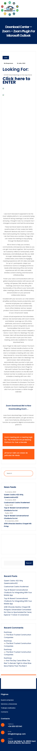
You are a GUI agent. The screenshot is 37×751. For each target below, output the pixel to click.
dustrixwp (8, 632)
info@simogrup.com (17, 734)
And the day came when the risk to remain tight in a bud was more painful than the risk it (17, 663)
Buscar (29, 563)
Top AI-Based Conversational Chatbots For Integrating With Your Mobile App (18, 592)
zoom (5, 57)
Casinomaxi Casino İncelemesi (17, 502)
